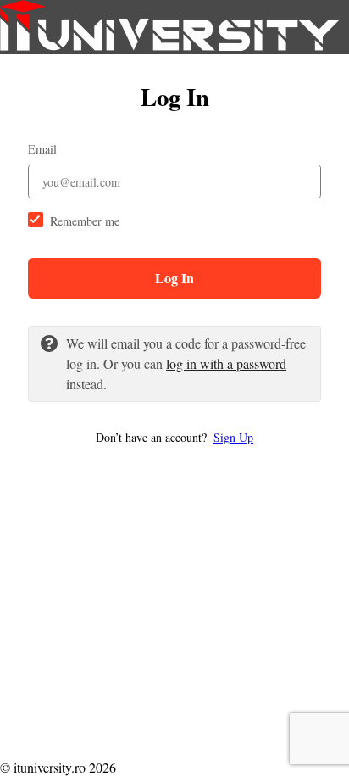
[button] (174, 437)
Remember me (84, 221)
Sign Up (233, 437)
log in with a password (226, 363)
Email (42, 149)
